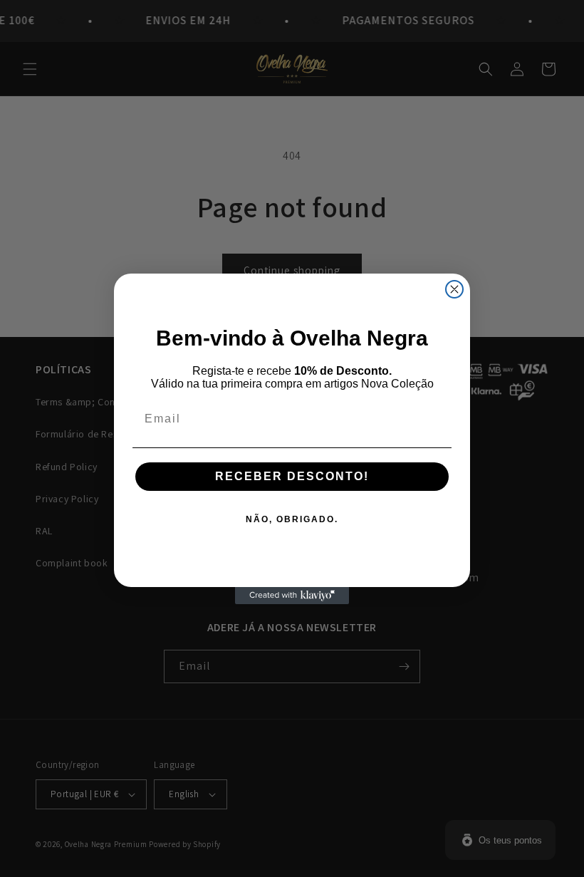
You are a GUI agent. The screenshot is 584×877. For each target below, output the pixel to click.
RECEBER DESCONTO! (292, 476)
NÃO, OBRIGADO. (292, 519)
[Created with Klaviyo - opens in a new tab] (292, 595)
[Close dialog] (454, 289)
